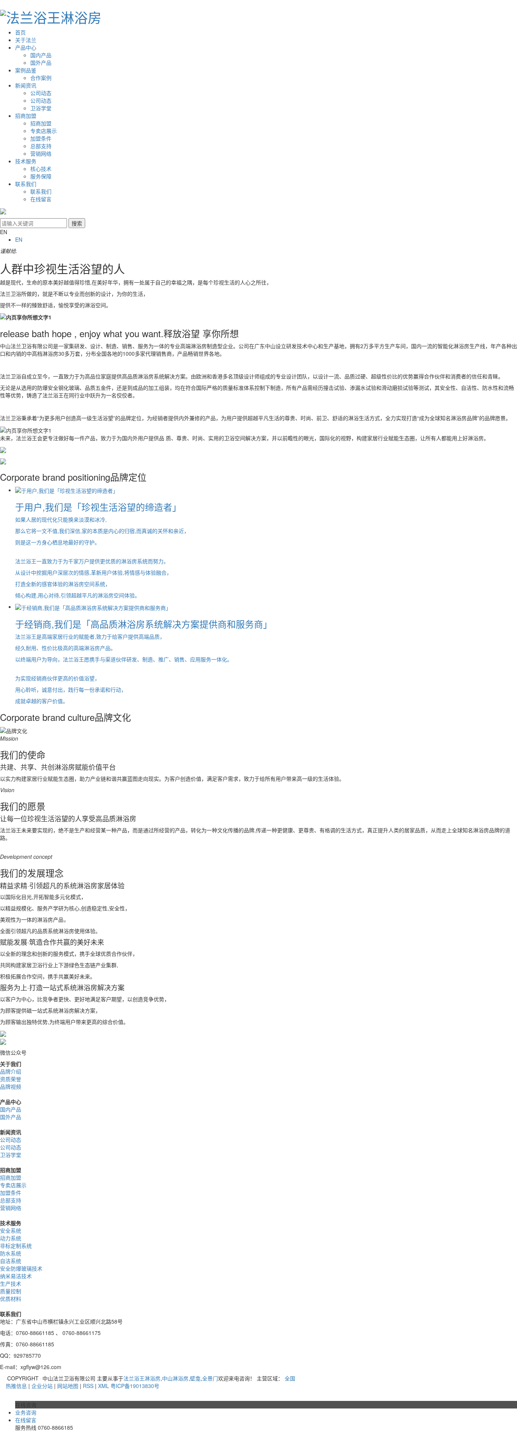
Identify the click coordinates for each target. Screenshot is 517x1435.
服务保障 (40, 176)
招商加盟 (25, 115)
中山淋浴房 (175, 1378)
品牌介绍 (10, 1071)
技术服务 (25, 161)
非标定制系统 (16, 1245)
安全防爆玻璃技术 (21, 1268)
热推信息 (16, 1386)
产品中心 (25, 47)
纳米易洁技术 (16, 1276)
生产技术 (10, 1283)
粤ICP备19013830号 (135, 1386)
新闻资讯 (25, 85)
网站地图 (67, 1386)
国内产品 (40, 55)
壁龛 (195, 1378)
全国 (290, 1378)
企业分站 (42, 1386)
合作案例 (40, 77)
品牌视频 (10, 1086)
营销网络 (40, 153)
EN (18, 239)
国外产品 (40, 62)
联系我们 (25, 184)
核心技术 (40, 168)
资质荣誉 (10, 1079)
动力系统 (10, 1238)
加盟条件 (40, 138)
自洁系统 (10, 1261)
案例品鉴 (25, 70)
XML (103, 1386)
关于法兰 (25, 40)
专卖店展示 (43, 130)
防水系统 (10, 1253)
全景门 (210, 1378)
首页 (20, 32)
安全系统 (10, 1230)
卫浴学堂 (40, 108)
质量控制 (10, 1291)
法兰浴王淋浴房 (141, 1378)
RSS (88, 1386)
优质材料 (10, 1298)
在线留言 (40, 199)
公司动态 (40, 93)
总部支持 (40, 146)
